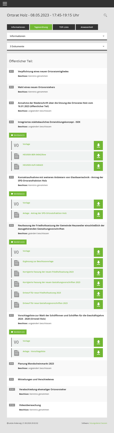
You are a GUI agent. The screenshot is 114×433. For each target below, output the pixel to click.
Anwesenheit (87, 27)
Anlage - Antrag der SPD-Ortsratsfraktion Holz (45, 213)
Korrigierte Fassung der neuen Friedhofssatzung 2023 (48, 272)
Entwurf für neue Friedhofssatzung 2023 (42, 293)
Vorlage (26, 144)
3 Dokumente (17, 46)
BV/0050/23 (19, 193)
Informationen (18, 27)
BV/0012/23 (19, 242)
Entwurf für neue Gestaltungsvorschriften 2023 (45, 303)
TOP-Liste (64, 27)
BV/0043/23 (19, 135)
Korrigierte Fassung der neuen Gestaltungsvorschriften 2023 (51, 282)
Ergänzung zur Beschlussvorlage (38, 261)
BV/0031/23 (19, 332)
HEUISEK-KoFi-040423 (33, 165)
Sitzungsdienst (98, 423)
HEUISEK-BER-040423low (34, 154)
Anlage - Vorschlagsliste (34, 351)
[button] (98, 145)
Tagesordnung (41, 27)
